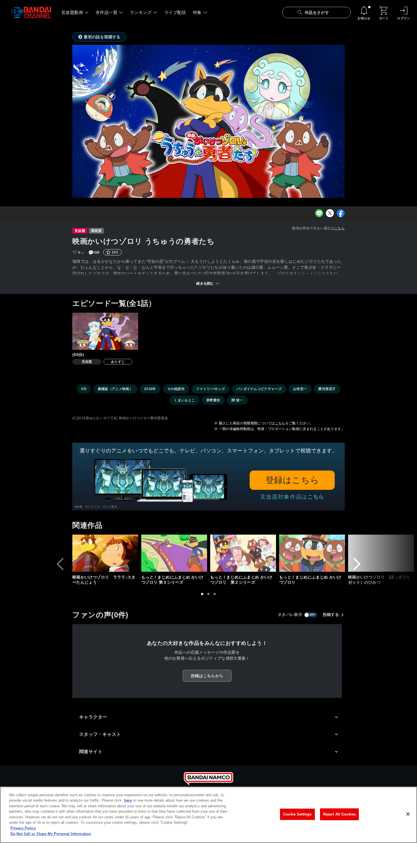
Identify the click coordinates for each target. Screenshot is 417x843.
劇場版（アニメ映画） (115, 389)
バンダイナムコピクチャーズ (259, 389)
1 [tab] (202, 594)
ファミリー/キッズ (210, 389)
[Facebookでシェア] (341, 213)
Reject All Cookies (339, 814)
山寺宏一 (300, 389)
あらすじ (118, 362)
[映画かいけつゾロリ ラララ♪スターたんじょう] (105, 553)
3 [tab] (215, 594)
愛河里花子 (327, 389)
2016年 (150, 389)
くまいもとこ (184, 400)
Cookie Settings (297, 814)
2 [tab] (208, 594)
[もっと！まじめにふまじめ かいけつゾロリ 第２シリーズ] (243, 553)
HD (84, 389)
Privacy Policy (23, 828)
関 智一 (237, 400)
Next (357, 564)
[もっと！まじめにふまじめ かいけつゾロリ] (312, 553)
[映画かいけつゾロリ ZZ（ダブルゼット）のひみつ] (381, 553)
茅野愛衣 (213, 400)
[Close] (408, 814)
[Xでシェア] (330, 213)
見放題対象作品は (292, 497)
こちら (339, 228)
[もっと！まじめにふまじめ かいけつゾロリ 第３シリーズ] (174, 553)
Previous (60, 564)
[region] (208, 815)
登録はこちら (292, 480)
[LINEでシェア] (319, 213)
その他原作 (176, 389)
